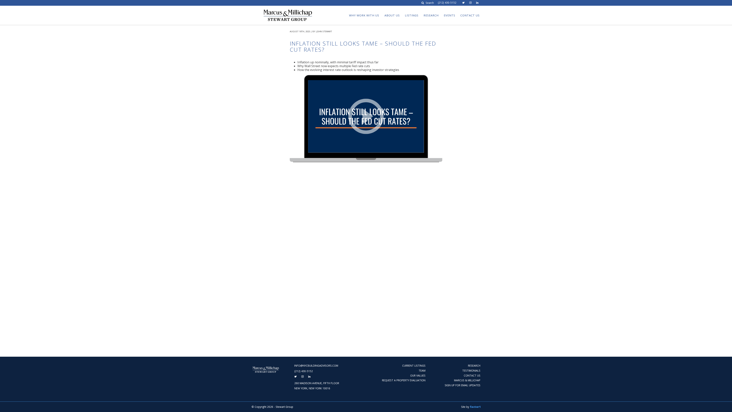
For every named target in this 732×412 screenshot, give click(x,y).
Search (429, 3)
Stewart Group (277, 9)
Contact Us (470, 15)
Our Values (417, 375)
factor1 (475, 407)
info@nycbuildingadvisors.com (316, 365)
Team (422, 370)
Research (431, 15)
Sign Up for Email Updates (462, 385)
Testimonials (471, 370)
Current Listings (413, 365)
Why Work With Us (364, 15)
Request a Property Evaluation (403, 380)
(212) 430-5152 (447, 2)
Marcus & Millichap (467, 380)
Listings (411, 15)
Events (449, 15)
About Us (392, 15)
